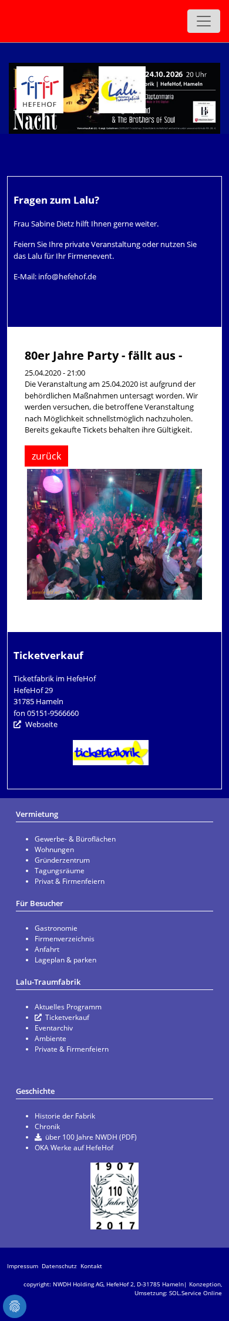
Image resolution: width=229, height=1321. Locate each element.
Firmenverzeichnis (65, 939)
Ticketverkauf (67, 1017)
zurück (46, 456)
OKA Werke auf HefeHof (74, 1148)
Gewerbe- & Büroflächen (75, 839)
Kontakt (91, 1266)
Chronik (47, 1126)
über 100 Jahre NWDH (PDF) (91, 1137)
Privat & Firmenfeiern (70, 881)
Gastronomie (56, 928)
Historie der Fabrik (65, 1116)
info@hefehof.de (67, 276)
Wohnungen (54, 849)
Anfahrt (47, 949)
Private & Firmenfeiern (72, 1049)
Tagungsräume (60, 871)
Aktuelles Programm (68, 1007)
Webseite (41, 724)
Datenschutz (59, 1266)
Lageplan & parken (65, 960)
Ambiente (50, 1038)
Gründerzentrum (62, 860)
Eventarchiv (54, 1028)
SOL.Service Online (195, 1293)
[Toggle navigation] (203, 21)
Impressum (22, 1266)
